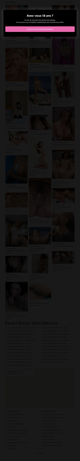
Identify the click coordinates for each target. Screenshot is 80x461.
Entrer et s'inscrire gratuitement (40, 29)
